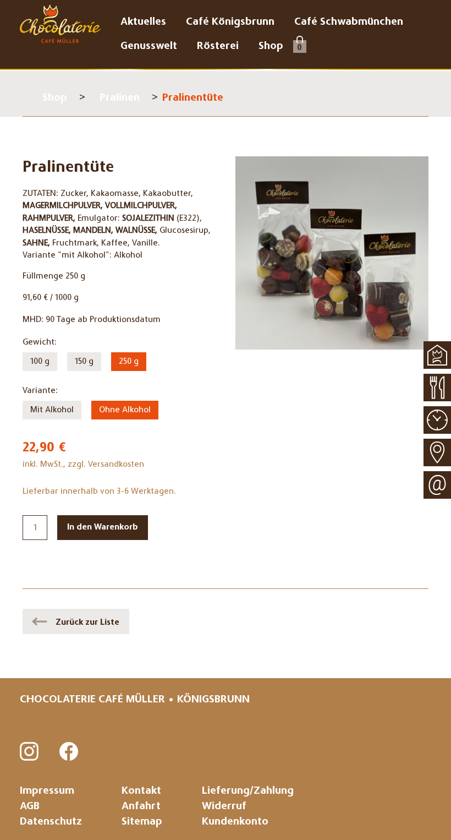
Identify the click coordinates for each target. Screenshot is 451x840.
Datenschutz (51, 822)
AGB (30, 806)
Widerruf (224, 806)
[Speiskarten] (437, 387)
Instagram (30, 752)
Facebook (69, 752)
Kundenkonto (235, 822)
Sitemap (142, 822)
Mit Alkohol (52, 410)
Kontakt (141, 791)
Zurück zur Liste (87, 622)
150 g (84, 361)
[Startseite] (437, 355)
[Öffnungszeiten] (437, 420)
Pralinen (120, 98)
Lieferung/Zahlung (248, 791)
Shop (54, 98)
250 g (129, 361)
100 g (40, 361)
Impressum (47, 791)
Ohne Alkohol (125, 410)
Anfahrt (141, 806)
